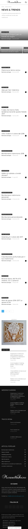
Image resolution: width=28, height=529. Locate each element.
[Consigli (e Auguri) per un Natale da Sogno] (14, 30)
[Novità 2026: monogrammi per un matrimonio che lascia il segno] (11, 47)
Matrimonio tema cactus (11, 70)
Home (3, 6)
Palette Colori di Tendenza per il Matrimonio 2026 (18, 411)
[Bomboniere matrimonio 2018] (14, 145)
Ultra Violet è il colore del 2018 (13, 134)
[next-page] (12, 311)
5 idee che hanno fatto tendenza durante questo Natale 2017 (14, 112)
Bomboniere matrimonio (7, 150)
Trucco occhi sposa (15, 422)
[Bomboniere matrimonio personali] (14, 187)
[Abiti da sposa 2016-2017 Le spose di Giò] (14, 292)
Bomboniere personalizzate (12, 217)
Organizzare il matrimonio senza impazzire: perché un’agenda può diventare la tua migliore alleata (17, 356)
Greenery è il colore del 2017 (12, 237)
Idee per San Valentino (10, 90)
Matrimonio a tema (6, 67)
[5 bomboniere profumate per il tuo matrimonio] (14, 248)
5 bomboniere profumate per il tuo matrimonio (13, 258)
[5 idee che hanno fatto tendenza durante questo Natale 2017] (14, 102)
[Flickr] (13, 506)
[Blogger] (6, 506)
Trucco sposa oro (14, 429)
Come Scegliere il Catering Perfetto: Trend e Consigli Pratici (17, 364)
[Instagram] (17, 506)
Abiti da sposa (5, 297)
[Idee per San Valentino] (14, 82)
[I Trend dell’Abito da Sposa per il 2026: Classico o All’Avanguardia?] (5, 372)
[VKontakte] (21, 506)
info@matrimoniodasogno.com (16, 496)
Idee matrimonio (5, 47)
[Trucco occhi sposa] (5, 424)
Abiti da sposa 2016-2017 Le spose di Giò (12, 301)
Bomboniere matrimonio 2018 (13, 153)
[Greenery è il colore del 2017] (14, 229)
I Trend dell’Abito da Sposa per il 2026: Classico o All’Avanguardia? (18, 372)
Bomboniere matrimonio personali (11, 196)
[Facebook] (10, 506)
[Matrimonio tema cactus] (14, 62)
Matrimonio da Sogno (6, 72)
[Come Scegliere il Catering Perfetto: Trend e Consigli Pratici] (5, 365)
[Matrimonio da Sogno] (14, 2)
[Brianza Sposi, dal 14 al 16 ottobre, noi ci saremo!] (14, 270)
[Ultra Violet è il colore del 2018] (14, 125)
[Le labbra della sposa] (5, 438)
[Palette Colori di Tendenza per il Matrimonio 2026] (5, 380)
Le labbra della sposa (15, 437)
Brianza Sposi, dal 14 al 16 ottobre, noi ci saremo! (11, 280)
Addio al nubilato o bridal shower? (11, 174)
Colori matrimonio (5, 130)
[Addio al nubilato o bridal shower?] (14, 165)
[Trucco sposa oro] (5, 431)
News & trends (5, 32)
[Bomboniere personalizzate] (14, 209)
